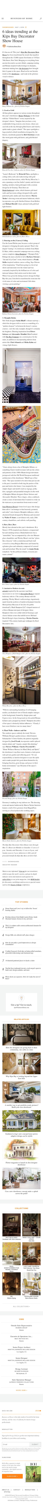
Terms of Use (37, 1448)
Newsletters (30, 1490)
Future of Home (16, 885)
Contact (16, 1490)
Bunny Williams (24, 116)
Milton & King (12, 1237)
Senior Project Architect (21, 1347)
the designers (24, 68)
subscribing (6, 879)
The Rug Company (12, 337)
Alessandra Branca (27, 594)
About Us (5, 1490)
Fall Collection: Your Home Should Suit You (31, 1269)
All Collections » (21, 1306)
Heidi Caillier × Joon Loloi (31, 1238)
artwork (5, 591)
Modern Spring (11, 1298)
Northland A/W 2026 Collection (11, 1239)
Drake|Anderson (8, 190)
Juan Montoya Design (10, 506)
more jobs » (21, 1390)
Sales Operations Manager (21, 1380)
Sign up (21, 871)
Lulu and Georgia (31, 1266)
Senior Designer (21, 1358)
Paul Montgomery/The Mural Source (11, 1267)
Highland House (31, 1296)
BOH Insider (35, 879)
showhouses (13, 861)
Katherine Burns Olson (14, 46)
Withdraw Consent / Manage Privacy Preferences (22, 1500)
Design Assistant (21, 1369)
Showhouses (8, 27)
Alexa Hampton (20, 254)
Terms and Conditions (22, 1495)
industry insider (9, 865)
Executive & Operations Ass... (21, 1336)
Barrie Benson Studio (31, 1298)
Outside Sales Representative (21, 1325)
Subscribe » (12, 1476)
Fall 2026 (31, 1241)
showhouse (15, 74)
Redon (11, 1271)
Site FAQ (7, 1492)
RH (11, 1296)
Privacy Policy (25, 1449)
